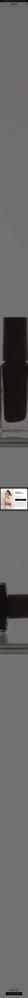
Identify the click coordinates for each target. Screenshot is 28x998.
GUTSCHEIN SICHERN (20, 499)
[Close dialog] (26, 489)
